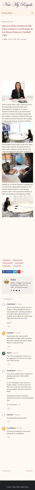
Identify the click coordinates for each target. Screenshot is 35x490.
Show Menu (8, 13)
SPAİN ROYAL (7, 266)
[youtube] (16, 291)
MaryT (9, 353)
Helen (13, 279)
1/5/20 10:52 (19, 304)
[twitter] (13, 291)
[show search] (32, 13)
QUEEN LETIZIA (17, 260)
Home (3, 21)
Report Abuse (24, 487)
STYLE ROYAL (17, 266)
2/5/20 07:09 (17, 414)
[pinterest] (19, 291)
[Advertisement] (17, 61)
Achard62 (10, 333)
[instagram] (11, 291)
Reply (9, 326)
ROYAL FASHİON (8, 263)
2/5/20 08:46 (19, 428)
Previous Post (7, 471)
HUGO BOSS (9, 21)
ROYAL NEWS (19, 263)
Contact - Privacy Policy (13, 487)
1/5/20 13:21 (15, 353)
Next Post (29, 471)
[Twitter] (15, 271)
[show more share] (22, 271)
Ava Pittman (11, 428)
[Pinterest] (19, 271)
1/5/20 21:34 (19, 370)
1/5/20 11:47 (18, 333)
